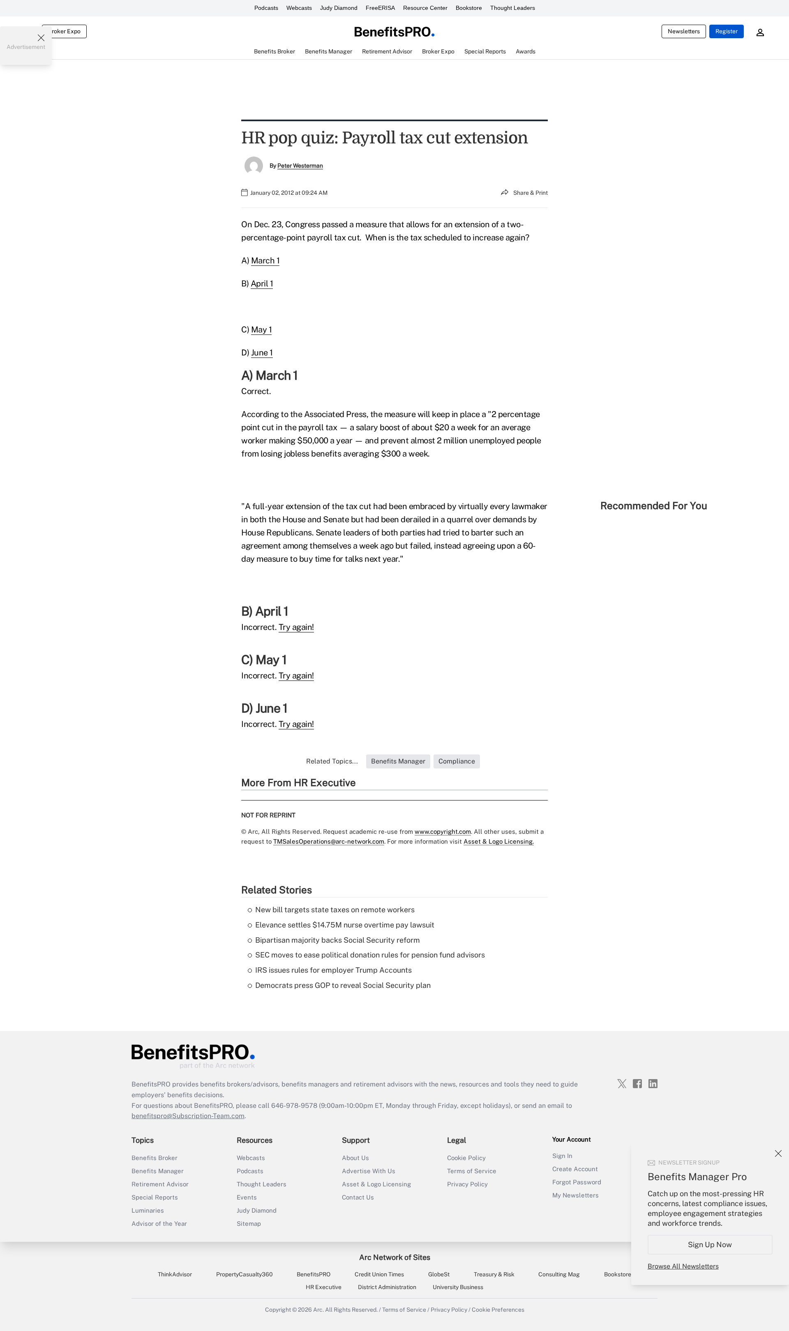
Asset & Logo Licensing (376, 1184)
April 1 (262, 283)
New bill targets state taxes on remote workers (335, 909)
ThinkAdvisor (175, 1274)
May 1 (261, 329)
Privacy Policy (467, 1184)
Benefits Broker (155, 1157)
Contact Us (358, 1197)
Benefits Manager (158, 1170)
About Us (355, 1157)
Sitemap (249, 1223)
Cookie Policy (466, 1157)
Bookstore (469, 8)
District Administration (387, 1287)
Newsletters (684, 31)
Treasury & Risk (494, 1274)
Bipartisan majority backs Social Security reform (337, 940)
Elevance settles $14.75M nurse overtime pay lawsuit (344, 924)
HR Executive (323, 1287)
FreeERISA (380, 8)
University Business (458, 1287)
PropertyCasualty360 (244, 1274)
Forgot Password (576, 1182)
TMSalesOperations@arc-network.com (328, 841)
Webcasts (299, 8)
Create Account (575, 1168)
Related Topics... (332, 761)
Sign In (562, 1155)
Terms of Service (471, 1170)
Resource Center (425, 8)
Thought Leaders (512, 8)
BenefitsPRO (313, 1274)
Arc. (318, 1309)
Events (247, 1197)
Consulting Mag (559, 1274)
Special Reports (155, 1197)
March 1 (265, 260)
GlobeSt (439, 1274)
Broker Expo (64, 31)
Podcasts (266, 8)
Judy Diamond (339, 8)
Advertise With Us (368, 1170)
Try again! (296, 627)
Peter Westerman (300, 165)
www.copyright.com (443, 831)
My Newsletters (575, 1195)
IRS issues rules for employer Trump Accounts (333, 970)
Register (726, 31)
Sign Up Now (710, 1244)
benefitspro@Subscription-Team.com (188, 1116)
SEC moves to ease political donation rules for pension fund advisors (370, 954)
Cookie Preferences (498, 1309)
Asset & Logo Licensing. (499, 841)
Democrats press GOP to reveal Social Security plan (343, 985)
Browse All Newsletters (683, 1266)
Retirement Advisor (160, 1184)
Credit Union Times (379, 1274)
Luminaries (148, 1210)
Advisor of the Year (159, 1223)
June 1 (262, 353)
